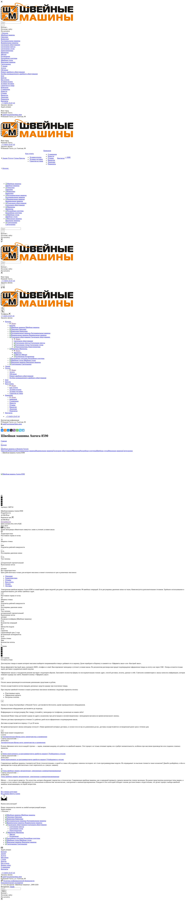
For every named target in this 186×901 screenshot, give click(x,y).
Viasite (12, 887)
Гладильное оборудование (23, 341)
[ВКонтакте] (2, 430)
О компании (5, 867)
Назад (14, 323)
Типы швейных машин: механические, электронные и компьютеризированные (30, 776)
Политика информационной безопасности (18, 881)
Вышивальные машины (44, 451)
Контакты (4, 869)
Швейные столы (102, 451)
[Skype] (20, 430)
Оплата (8, 584)
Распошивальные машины (26, 451)
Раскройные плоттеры (88, 451)
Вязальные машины (115, 451)
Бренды (3, 861)
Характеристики (11, 578)
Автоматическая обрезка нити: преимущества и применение (23, 742)
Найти (4, 891)
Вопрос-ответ (6, 865)
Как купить (13, 387)
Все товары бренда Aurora (10, 794)
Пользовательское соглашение (12, 883)
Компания (13, 399)
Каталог (12, 325)
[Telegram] (23, 430)
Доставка (8, 586)
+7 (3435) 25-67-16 (8, 103)
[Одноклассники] (5, 430)
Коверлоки (12, 451)
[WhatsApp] (17, 430)
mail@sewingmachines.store (12, 115)
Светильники (128, 451)
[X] (11, 430)
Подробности (6, 522)
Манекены (18, 353)
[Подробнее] (1, 752)
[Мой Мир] (8, 430)
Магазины (4, 857)
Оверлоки (4, 451)
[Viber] (14, 430)
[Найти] (2, 25)
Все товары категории (9, 792)
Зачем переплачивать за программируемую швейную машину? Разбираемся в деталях (32, 759)
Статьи (3, 859)
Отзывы (8, 580)
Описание (9, 576)
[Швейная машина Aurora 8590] (13, 474)
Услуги (12, 372)
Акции (3, 854)
